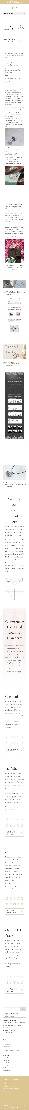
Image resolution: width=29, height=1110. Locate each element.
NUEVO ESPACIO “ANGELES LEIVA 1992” (13, 1025)
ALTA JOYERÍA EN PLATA (10, 291)
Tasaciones (6, 1046)
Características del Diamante (11, 483)
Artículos (23, 41)
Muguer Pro (15, 1107)
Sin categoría (6, 1044)
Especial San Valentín (9, 39)
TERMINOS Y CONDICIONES (11, 1089)
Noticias (5, 1041)
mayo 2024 (6, 1060)
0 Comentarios (8, 43)
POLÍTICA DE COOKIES (10, 1086)
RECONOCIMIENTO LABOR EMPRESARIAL (14, 1023)
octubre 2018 (6, 1070)
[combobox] (14, 1016)
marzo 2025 (6, 1058)
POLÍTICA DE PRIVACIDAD (11, 1079)
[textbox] (14, 1016)
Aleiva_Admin (8, 41)
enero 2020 (6, 1063)
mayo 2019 (6, 1067)
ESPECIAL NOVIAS (8, 362)
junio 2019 (5, 1065)
